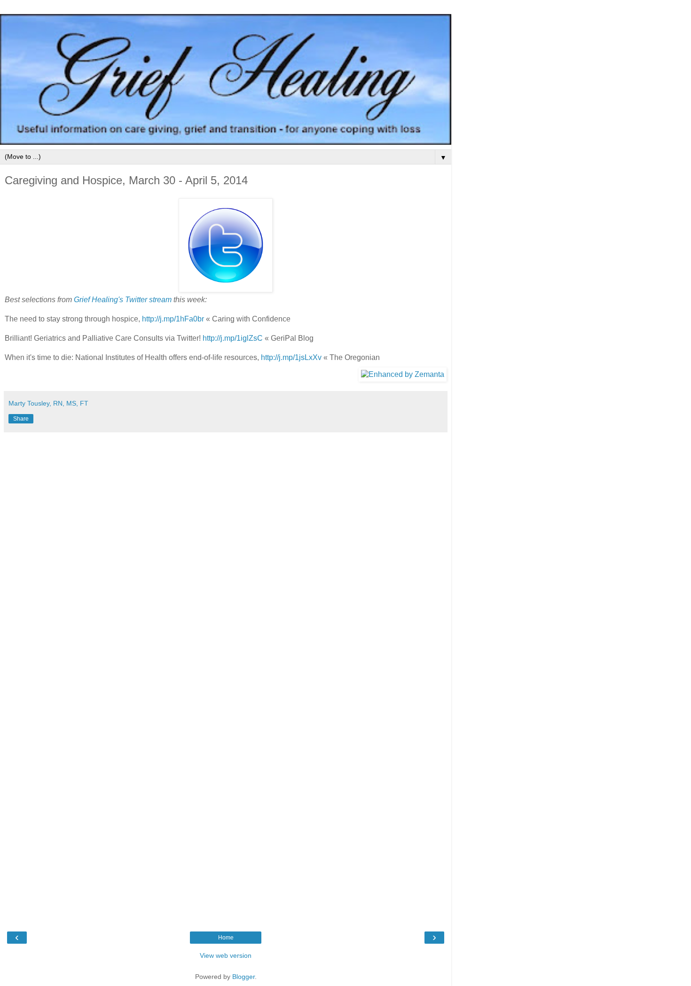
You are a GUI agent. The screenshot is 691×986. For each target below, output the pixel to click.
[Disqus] (226, 554)
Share (21, 418)
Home (226, 937)
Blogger (243, 976)
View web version (225, 955)
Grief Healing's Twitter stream (123, 300)
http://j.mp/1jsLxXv (291, 357)
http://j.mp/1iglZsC (233, 338)
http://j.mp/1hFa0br (173, 319)
